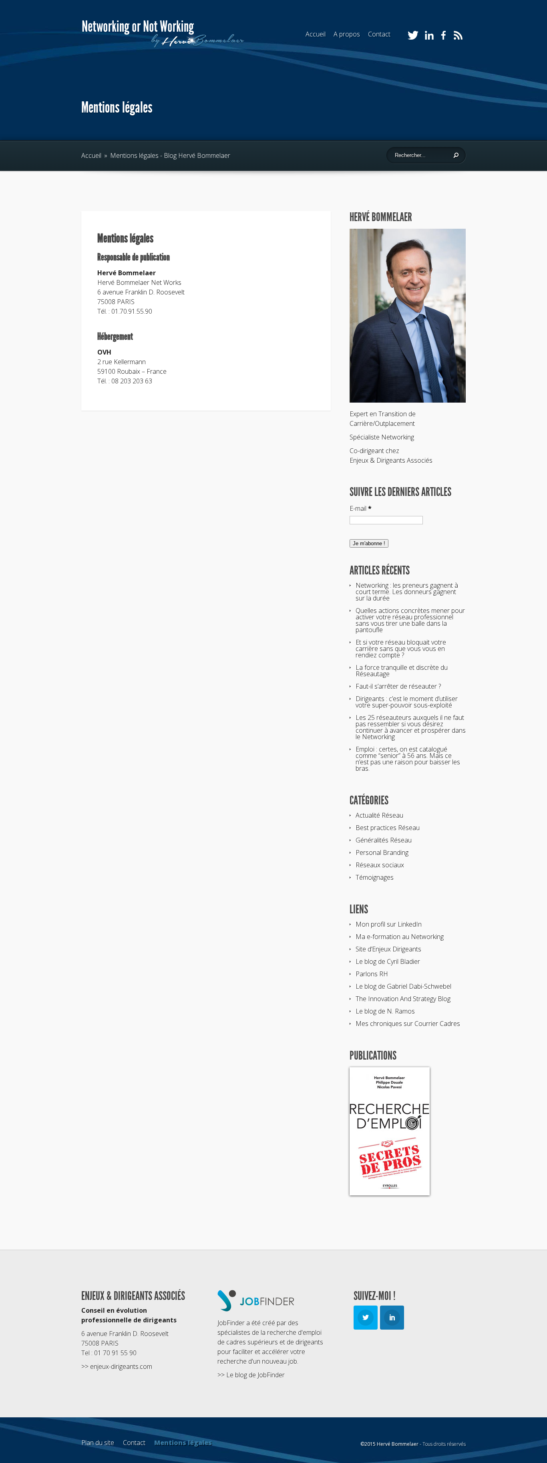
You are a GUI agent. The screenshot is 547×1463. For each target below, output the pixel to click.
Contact (379, 34)
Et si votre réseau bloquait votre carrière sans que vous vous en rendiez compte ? (401, 648)
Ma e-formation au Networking (400, 936)
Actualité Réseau (379, 815)
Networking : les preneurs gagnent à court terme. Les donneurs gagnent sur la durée (407, 592)
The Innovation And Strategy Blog (403, 998)
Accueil (316, 34)
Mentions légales (183, 1442)
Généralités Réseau (384, 840)
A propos (347, 34)
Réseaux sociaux (380, 864)
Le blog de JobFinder (255, 1374)
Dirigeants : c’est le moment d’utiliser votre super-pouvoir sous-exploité (407, 701)
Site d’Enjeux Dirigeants (388, 949)
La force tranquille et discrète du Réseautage (402, 670)
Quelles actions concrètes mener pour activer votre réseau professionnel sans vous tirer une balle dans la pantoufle (410, 620)
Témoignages (375, 877)
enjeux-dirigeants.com (121, 1366)
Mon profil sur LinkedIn (389, 924)
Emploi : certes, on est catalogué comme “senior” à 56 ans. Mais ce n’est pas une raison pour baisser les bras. (408, 759)
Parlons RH (372, 973)
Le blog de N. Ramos (385, 1011)
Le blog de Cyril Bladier (388, 961)
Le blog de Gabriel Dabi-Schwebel (403, 986)
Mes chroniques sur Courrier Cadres (408, 1023)
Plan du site (97, 1442)
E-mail (361, 508)
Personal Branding (382, 852)
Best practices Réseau (388, 827)
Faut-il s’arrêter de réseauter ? (398, 686)
